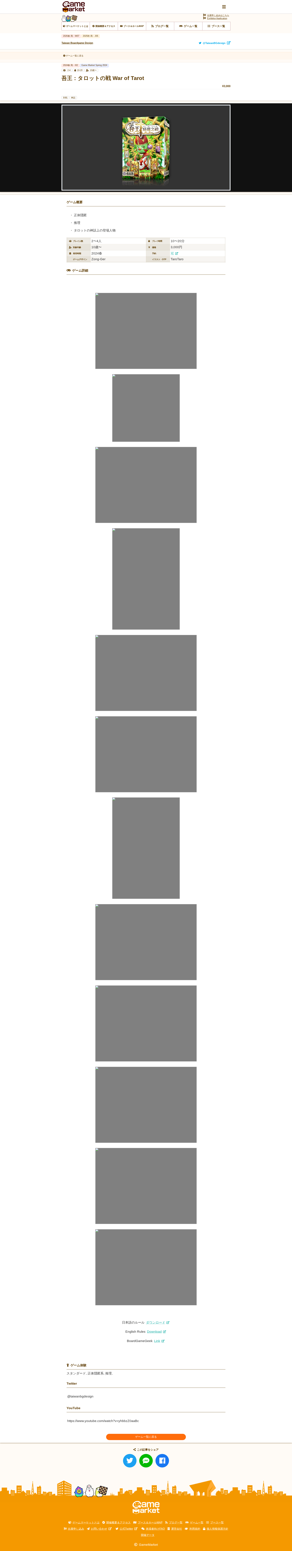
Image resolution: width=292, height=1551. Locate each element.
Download (154, 1331)
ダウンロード (155, 1322)
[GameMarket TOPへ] (146, 1507)
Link (157, 1341)
